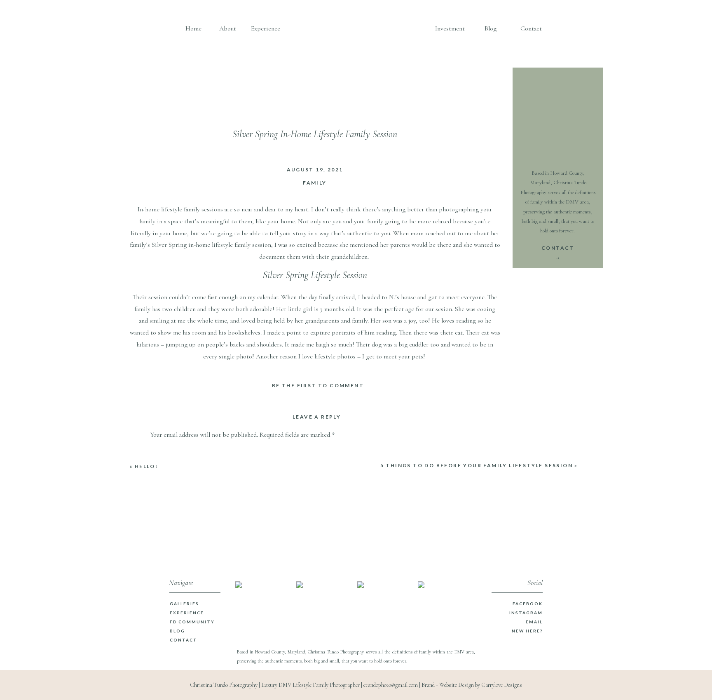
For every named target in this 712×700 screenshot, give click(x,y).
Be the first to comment (318, 385)
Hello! (146, 466)
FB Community (192, 621)
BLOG (177, 630)
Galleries (184, 603)
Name (160, 568)
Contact (183, 639)
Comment (165, 452)
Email (534, 621)
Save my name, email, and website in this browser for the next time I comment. (254, 668)
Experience (187, 612)
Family (314, 183)
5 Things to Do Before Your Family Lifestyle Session (476, 465)
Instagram (526, 612)
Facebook (528, 603)
